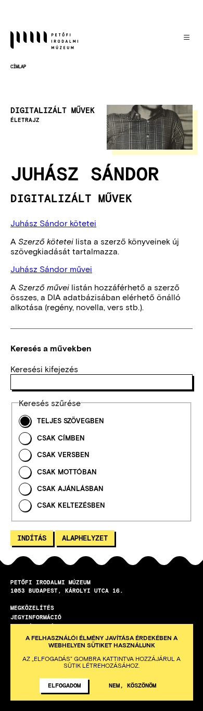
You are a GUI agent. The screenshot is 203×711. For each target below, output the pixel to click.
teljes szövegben (70, 421)
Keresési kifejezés (44, 369)
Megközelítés (32, 607)
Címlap (18, 66)
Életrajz (25, 120)
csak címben (61, 438)
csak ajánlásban (70, 489)
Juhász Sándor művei (51, 269)
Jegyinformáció (35, 617)
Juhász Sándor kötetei (53, 223)
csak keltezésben (71, 505)
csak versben (63, 455)
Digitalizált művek (52, 110)
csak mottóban (67, 472)
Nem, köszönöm (132, 685)
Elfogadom (64, 685)
